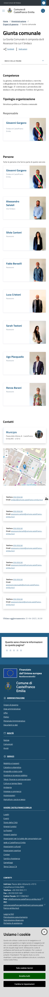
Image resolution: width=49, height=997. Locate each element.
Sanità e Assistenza (12, 858)
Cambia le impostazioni (25, 983)
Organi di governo (10, 24)
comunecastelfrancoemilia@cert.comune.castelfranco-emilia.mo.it (23, 907)
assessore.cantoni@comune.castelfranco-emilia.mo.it (24, 515)
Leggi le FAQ (9, 914)
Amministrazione (18, 21)
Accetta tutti (24, 975)
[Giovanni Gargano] (38, 129)
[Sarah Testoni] (38, 332)
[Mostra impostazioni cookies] (46, 498)
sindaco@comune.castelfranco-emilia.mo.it (27, 499)
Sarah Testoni (14, 325)
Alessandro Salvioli (12, 203)
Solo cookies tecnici (24, 967)
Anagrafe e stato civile (13, 771)
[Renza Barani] (38, 394)
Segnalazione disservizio (14, 920)
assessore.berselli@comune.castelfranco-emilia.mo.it (24, 532)
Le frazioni (8, 830)
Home (5, 21)
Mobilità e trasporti (11, 763)
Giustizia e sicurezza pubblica (15, 775)
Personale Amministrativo (14, 720)
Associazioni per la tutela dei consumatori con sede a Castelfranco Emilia (22, 840)
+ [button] (6, 451)
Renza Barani (13, 387)
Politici (6, 716)
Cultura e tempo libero (13, 783)
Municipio (11, 432)
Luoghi (6, 814)
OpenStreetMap (31, 485)
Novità (10, 733)
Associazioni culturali (12, 846)
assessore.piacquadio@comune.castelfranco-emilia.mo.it (22, 586)
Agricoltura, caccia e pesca (14, 799)
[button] (43, 11)
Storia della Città (10, 822)
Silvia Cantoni (14, 232)
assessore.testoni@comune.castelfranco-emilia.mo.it (24, 566)
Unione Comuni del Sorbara (12, 3)
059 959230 (18, 497)
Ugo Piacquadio (15, 356)
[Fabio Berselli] (38, 270)
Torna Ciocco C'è (10, 866)
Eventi (6, 818)
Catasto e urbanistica (12, 767)
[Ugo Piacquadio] (38, 363)
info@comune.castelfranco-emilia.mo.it (24, 899)
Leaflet (23, 485)
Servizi (10, 756)
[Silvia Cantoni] (38, 239)
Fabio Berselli (14, 263)
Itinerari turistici (10, 826)
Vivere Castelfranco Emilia (18, 807)
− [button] (6, 455)
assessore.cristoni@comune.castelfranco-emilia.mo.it (24, 549)
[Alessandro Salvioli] (38, 208)
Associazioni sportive (12, 850)
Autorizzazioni (9, 795)
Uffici (6, 712)
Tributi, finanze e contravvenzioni (17, 779)
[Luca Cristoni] (38, 301)
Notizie (6, 740)
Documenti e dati (11, 724)
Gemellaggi (8, 862)
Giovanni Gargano (16, 122)
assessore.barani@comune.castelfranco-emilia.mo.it (23, 603)
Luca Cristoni (13, 294)
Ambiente (8, 787)
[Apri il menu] (3, 10)
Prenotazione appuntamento (16, 917)
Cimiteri (7, 854)
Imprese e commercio (12, 791)
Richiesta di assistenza (13, 923)
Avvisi (6, 748)
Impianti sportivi (10, 834)
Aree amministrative (12, 708)
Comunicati (8, 744)
